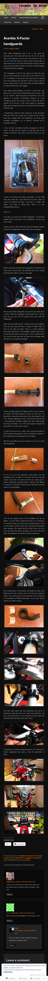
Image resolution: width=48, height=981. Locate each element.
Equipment (22, 856)
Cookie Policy (7, 972)
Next (41, 29)
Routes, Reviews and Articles (28, 17)
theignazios (10, 882)
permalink (26, 860)
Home (6, 17)
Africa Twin (7, 22)
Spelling (17, 22)
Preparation (31, 856)
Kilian (12, 860)
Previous (34, 29)
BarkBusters (20, 858)
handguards (29, 858)
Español (25, 22)
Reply (9, 894)
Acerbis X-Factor (9, 858)
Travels (13, 17)
